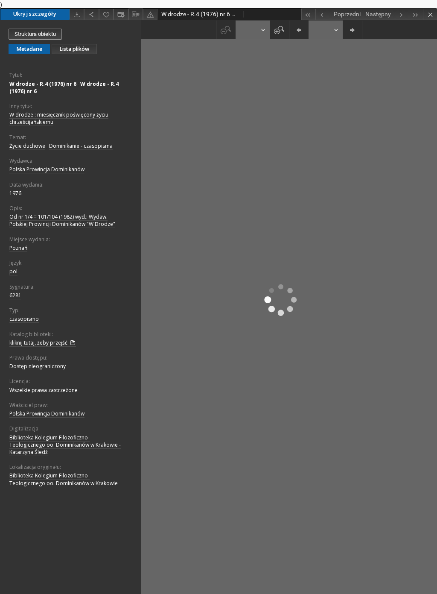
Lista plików (74, 49)
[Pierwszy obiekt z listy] (308, 14)
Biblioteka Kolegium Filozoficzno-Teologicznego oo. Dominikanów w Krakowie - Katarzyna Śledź (65, 445)
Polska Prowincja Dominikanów (46, 169)
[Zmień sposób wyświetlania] (121, 14)
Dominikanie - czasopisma (81, 145)
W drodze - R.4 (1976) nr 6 (42, 84)
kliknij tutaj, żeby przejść (39, 342)
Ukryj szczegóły (34, 14)
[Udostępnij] (91, 14)
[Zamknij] (430, 14)
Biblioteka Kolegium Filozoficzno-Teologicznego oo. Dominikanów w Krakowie (63, 479)
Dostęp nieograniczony (37, 366)
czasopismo (24, 318)
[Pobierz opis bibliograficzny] (135, 14)
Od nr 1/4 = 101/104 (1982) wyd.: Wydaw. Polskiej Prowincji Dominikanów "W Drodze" (62, 220)
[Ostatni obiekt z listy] (416, 14)
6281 (15, 295)
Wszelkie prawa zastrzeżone (43, 390)
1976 (15, 193)
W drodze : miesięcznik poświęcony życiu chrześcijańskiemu (58, 118)
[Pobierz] (77, 14)
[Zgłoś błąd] (150, 14)
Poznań (18, 248)
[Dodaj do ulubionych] (106, 14)
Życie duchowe (27, 145)
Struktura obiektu (35, 34)
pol (13, 271)
